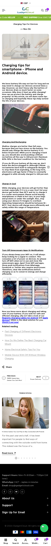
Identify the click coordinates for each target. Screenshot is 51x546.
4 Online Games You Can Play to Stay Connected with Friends (23, 431)
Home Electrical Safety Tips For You (22, 349)
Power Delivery (35, 379)
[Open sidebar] (48, 167)
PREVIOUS (11, 376)
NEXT (38, 377)
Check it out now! (10, 322)
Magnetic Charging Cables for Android (20, 318)
